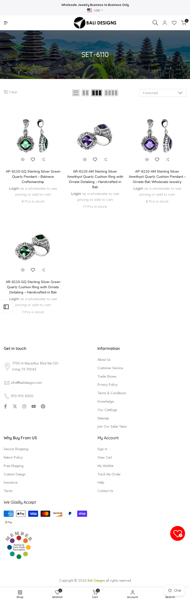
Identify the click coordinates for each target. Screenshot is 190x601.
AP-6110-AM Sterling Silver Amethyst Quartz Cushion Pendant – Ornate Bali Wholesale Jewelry (157, 176)
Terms (8, 490)
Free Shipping (14, 465)
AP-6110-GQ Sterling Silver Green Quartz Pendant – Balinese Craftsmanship (33, 176)
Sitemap (103, 418)
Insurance (10, 482)
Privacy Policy (107, 384)
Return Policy (13, 457)
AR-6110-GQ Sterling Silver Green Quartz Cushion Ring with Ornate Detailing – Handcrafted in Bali (33, 287)
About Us (103, 359)
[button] (32, 159)
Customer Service (110, 368)
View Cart (104, 457)
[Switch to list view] (75, 93)
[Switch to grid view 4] (111, 93)
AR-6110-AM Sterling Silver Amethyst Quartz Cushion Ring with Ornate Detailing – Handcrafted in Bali (95, 179)
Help (100, 482)
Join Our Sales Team (112, 426)
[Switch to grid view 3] (97, 93)
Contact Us (105, 490)
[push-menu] (6, 23)
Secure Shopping (16, 448)
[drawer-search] (155, 23)
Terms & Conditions (111, 393)
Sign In (102, 448)
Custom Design (14, 474)
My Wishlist (105, 465)
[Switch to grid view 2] (85, 93)
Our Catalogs (107, 409)
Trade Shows (106, 376)
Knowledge (105, 401)
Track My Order (109, 474)
